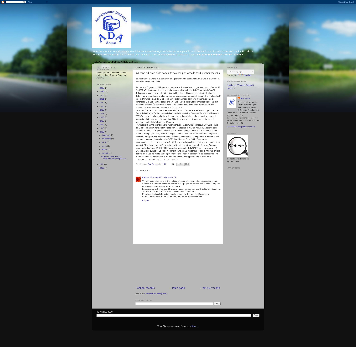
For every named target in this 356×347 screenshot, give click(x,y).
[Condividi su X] (183, 164)
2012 (102, 132)
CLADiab (231, 88)
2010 (102, 168)
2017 (102, 114)
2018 (102, 110)
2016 (102, 117)
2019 (102, 106)
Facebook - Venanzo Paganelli (240, 85)
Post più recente (145, 287)
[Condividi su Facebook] (185, 164)
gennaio (105, 153)
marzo (105, 150)
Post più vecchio (211, 287)
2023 (102, 95)
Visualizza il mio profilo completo (241, 127)
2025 (102, 88)
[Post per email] (173, 164)
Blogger (194, 326)
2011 (102, 164)
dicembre (106, 135)
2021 (102, 99)
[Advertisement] (178, 265)
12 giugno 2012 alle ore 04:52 (163, 177)
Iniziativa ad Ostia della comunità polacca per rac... (114, 157)
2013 (102, 128)
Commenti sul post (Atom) (155, 294)
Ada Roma (245, 98)
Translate (247, 75)
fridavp (145, 177)
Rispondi (146, 200)
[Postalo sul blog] (180, 164)
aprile (104, 146)
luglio (104, 142)
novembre (106, 139)
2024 (102, 92)
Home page (178, 287)
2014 (102, 124)
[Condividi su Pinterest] (188, 164)
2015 (102, 121)
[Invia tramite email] (177, 164)
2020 (102, 103)
